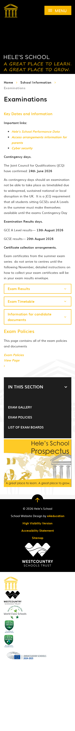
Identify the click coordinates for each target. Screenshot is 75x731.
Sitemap (37, 538)
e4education (55, 516)
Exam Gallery (20, 407)
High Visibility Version (37, 523)
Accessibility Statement (37, 530)
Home (8, 82)
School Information (36, 82)
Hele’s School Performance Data (36, 131)
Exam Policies (20, 417)
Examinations (15, 88)
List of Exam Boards (26, 427)
